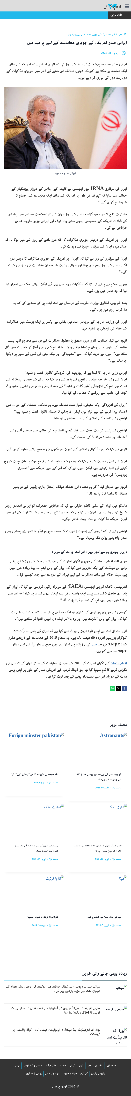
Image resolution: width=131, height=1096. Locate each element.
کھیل (72, 1065)
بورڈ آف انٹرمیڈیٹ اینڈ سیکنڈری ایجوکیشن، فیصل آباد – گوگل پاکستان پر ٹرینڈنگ (56, 1032)
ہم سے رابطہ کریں (34, 1073)
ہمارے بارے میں (52, 1073)
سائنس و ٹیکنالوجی (33, 1065)
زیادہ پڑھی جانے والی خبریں (104, 974)
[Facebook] (124, 688)
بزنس (17, 1065)
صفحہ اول (111, 1065)
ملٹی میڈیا (51, 1065)
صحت (63, 1065)
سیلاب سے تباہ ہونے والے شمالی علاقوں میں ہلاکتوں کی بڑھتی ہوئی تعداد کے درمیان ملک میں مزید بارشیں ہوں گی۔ (53, 989)
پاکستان (99, 1065)
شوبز (81, 1065)
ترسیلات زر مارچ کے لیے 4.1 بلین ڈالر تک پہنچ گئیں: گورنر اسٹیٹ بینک (36, 848)
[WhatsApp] (112, 688)
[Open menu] (128, 6)
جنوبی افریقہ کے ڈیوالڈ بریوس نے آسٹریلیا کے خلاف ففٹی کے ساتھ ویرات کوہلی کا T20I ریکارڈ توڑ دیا (55, 1010)
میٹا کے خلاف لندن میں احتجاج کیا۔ (104, 917)
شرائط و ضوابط (70, 1073)
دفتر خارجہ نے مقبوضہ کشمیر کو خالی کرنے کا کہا (34, 774)
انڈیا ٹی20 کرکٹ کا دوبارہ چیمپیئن (42, 917)
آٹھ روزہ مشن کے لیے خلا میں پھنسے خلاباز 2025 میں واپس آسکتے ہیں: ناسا (98, 777)
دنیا (89, 1065)
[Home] (125, 34)
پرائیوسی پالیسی (98, 1073)
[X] (118, 688)
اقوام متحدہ (119, 663)
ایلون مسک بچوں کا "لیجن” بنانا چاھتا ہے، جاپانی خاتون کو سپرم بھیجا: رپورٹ (98, 848)
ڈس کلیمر (84, 1073)
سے (94, 644)
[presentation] (115, 993)
